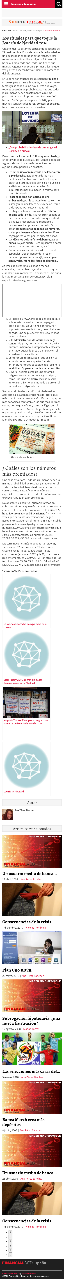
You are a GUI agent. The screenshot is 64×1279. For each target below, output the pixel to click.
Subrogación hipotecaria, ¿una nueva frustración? (31, 1020)
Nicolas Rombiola (36, 927)
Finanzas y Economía (23, 3)
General (6, 30)
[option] (32, 906)
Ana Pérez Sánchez (52, 30)
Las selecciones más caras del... (31, 1071)
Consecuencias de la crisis (26, 921)
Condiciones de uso (11, 1273)
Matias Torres (31, 1029)
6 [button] (10, 1255)
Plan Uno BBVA (16, 969)
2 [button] (10, 1237)
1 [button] (10, 1232)
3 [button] (10, 1241)
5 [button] (10, 1250)
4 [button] (10, 1246)
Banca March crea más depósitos (23, 1122)
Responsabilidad (29, 1273)
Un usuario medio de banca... (29, 873)
